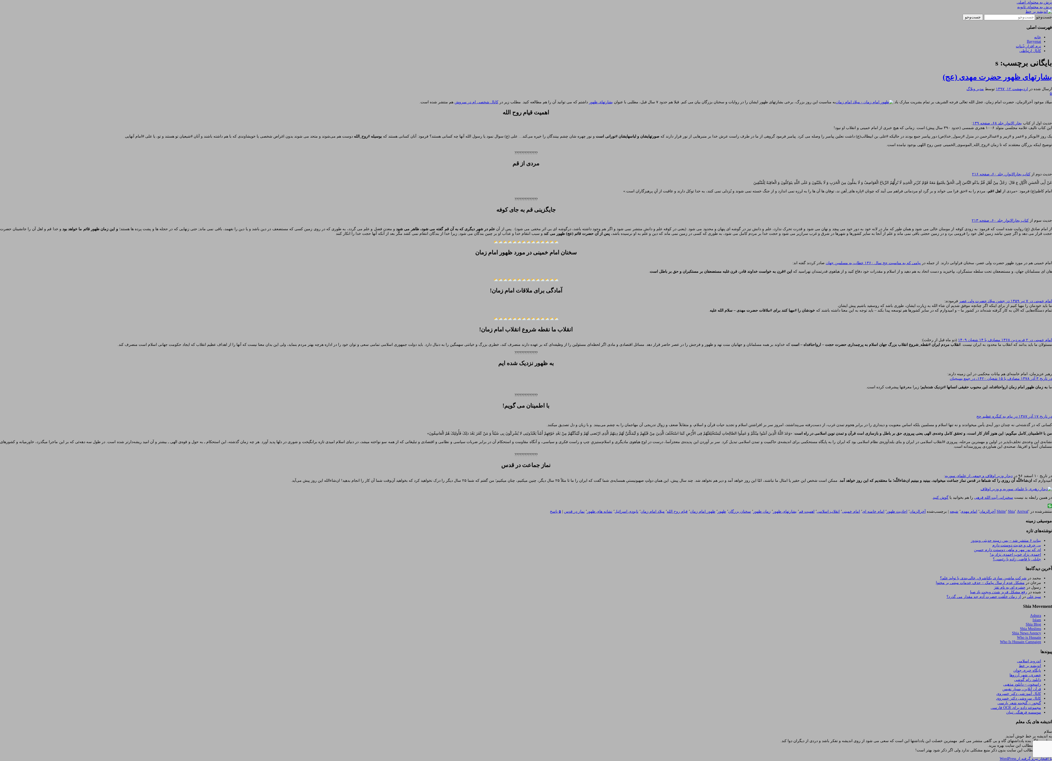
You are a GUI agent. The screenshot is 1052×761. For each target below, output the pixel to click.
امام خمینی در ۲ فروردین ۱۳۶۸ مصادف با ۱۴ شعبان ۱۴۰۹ (1005, 340)
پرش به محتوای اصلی (1034, 2)
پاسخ (555, 511)
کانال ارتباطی (1030, 51)
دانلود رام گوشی (1027, 680)
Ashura (1035, 616)
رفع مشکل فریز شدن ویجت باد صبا (998, 592)
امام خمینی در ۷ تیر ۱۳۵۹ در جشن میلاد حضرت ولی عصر (1005, 301)
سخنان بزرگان (739, 511)
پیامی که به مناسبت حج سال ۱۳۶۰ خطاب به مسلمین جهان (873, 263)
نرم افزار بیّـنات (1028, 46)
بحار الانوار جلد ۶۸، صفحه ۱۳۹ (997, 123)
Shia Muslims (1030, 629)
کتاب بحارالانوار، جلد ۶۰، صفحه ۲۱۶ (1001, 174)
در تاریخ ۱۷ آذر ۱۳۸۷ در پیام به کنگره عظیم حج (1014, 416)
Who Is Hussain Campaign (1020, 642)
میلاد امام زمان (653, 511)
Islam (1037, 620)
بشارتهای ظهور (601, 102)
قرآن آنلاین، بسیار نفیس (1021, 689)
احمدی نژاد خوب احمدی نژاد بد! (1015, 554)
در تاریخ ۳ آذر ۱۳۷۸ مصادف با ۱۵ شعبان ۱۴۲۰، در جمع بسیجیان (1001, 379)
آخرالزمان (987, 511)
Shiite (1001, 511)
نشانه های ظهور (599, 511)
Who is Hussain (1029, 637)
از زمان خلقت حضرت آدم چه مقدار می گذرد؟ (984, 597)
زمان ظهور (762, 511)
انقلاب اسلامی (828, 511)
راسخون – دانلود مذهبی (1022, 684)
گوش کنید (940, 497)
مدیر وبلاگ (975, 89)
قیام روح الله (677, 511)
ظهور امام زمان (702, 511)
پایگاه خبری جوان (1027, 670)
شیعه (954, 511)
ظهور (721, 511)
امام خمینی (851, 511)
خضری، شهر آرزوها (1025, 675)
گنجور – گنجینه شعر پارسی (1019, 703)
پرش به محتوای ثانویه (1034, 7)
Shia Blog (1033, 624)
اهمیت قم (806, 511)
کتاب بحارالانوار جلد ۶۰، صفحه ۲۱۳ (1000, 220)
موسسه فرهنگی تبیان (1023, 712)
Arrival (1022, 511)
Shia (1011, 511)
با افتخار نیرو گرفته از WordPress (1026, 759)
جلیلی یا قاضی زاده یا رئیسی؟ (1017, 559)
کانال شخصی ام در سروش (476, 102)
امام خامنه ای (873, 511)
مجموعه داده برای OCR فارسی (1016, 708)
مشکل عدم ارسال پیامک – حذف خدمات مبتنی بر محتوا (980, 583)
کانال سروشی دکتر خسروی (1018, 698)
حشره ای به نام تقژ (1009, 587)
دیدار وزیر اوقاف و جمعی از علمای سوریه (979, 476)
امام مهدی (968, 511)
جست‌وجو (1044, 17)
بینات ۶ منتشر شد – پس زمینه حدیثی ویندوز (1006, 540)
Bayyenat (1034, 41)
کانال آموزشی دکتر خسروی (1018, 694)
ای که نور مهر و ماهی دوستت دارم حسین (1007, 550)
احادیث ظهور (897, 511)
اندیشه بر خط (1030, 666)
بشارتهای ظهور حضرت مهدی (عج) (997, 77)
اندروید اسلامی (1029, 661)
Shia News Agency (1026, 633)
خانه (1037, 37)
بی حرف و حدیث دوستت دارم (1016, 545)
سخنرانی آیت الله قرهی (993, 497)
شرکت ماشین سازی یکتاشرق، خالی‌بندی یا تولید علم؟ (983, 578)
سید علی (1034, 597)
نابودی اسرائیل (626, 511)
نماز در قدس (574, 511)
